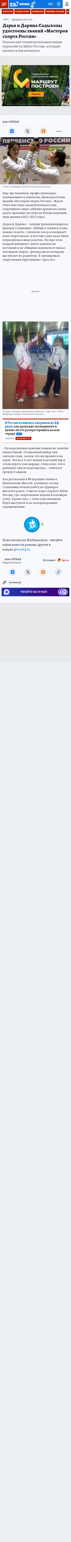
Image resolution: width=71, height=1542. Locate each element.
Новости (8, 11)
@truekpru (22, 549)
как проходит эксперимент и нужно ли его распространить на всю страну (32, 428)
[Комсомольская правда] (19, 4)
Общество (10, 438)
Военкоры (37, 11)
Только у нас (22, 11)
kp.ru (65, 560)
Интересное (15, 583)
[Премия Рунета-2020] (32, 4)
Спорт (6, 19)
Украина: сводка (55, 11)
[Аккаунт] (67, 4)
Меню (4, 4)
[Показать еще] (59, 131)
